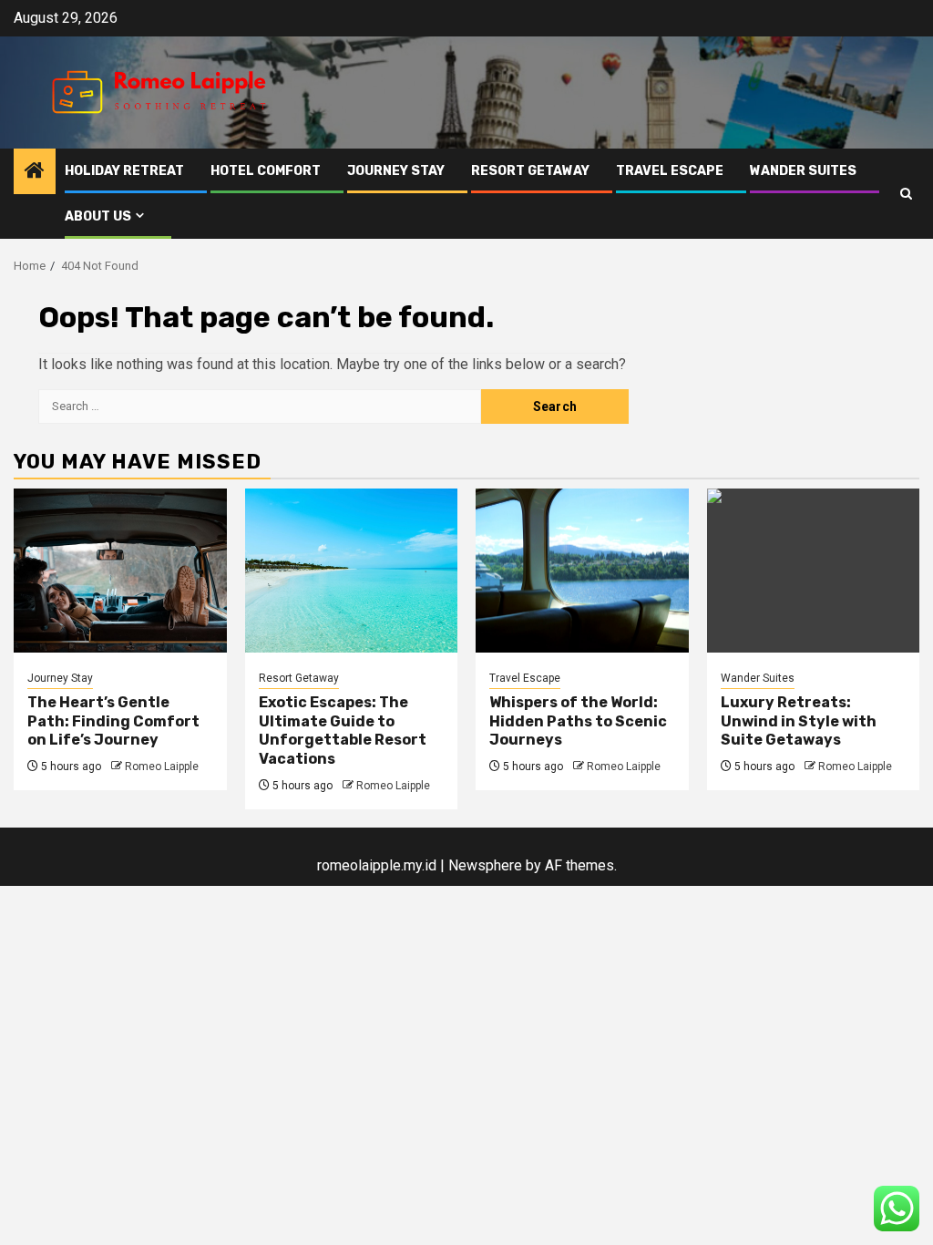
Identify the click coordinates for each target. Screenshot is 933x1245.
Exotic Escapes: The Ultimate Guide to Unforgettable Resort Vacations (342, 730)
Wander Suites (803, 171)
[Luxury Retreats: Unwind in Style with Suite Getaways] (813, 571)
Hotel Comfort (265, 171)
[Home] (35, 172)
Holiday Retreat (124, 171)
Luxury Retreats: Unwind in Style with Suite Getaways (799, 721)
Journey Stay (396, 171)
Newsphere (485, 865)
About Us (98, 216)
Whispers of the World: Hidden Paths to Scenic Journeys (578, 721)
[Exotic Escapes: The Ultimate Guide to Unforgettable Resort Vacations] (351, 571)
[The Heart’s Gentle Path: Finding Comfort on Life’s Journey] (120, 571)
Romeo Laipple (162, 766)
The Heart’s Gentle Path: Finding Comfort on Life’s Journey (113, 721)
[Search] (906, 193)
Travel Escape (669, 171)
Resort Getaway (530, 171)
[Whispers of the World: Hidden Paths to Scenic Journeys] (582, 571)
